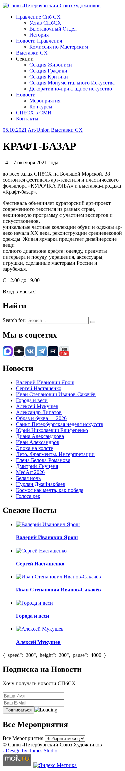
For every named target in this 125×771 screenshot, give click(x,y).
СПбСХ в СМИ (34, 112)
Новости (26, 94)
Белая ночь (28, 478)
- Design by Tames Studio (30, 750)
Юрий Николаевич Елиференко (52, 430)
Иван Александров (37, 442)
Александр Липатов (39, 412)
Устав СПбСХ (45, 23)
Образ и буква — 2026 (41, 418)
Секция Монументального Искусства (72, 82)
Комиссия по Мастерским (58, 47)
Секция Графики (48, 71)
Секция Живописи (50, 65)
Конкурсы (40, 106)
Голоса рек (28, 496)
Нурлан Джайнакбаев (40, 484)
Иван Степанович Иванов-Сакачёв (56, 394)
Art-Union (39, 130)
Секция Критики (48, 76)
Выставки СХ (32, 53)
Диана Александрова (40, 436)
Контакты (27, 118)
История (39, 35)
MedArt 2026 (30, 472)
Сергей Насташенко (38, 388)
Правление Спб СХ (38, 17)
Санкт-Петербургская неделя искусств (59, 424)
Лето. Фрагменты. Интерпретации (55, 454)
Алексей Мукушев (37, 406)
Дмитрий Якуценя (37, 466)
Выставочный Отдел (53, 29)
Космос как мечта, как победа (49, 490)
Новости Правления (39, 41)
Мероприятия (44, 100)
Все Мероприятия (23, 738)
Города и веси (32, 400)
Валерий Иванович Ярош (45, 382)
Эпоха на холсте (34, 448)
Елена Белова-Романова (43, 460)
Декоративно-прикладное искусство (70, 88)
